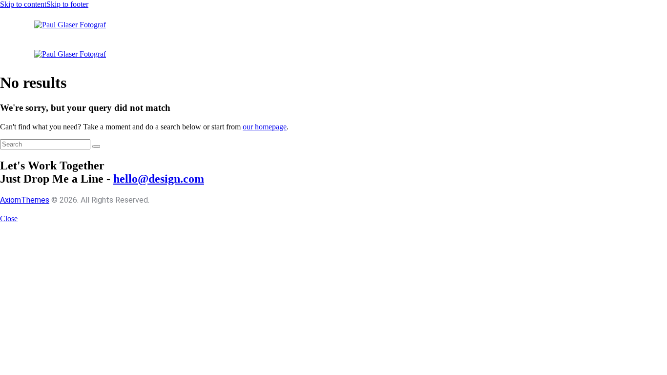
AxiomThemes (24, 200)
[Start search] (96, 146)
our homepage (265, 127)
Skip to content (23, 4)
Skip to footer (67, 4)
